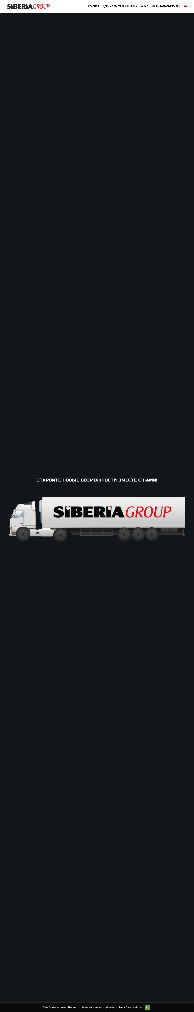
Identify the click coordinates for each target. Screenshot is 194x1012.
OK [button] (147, 1007)
